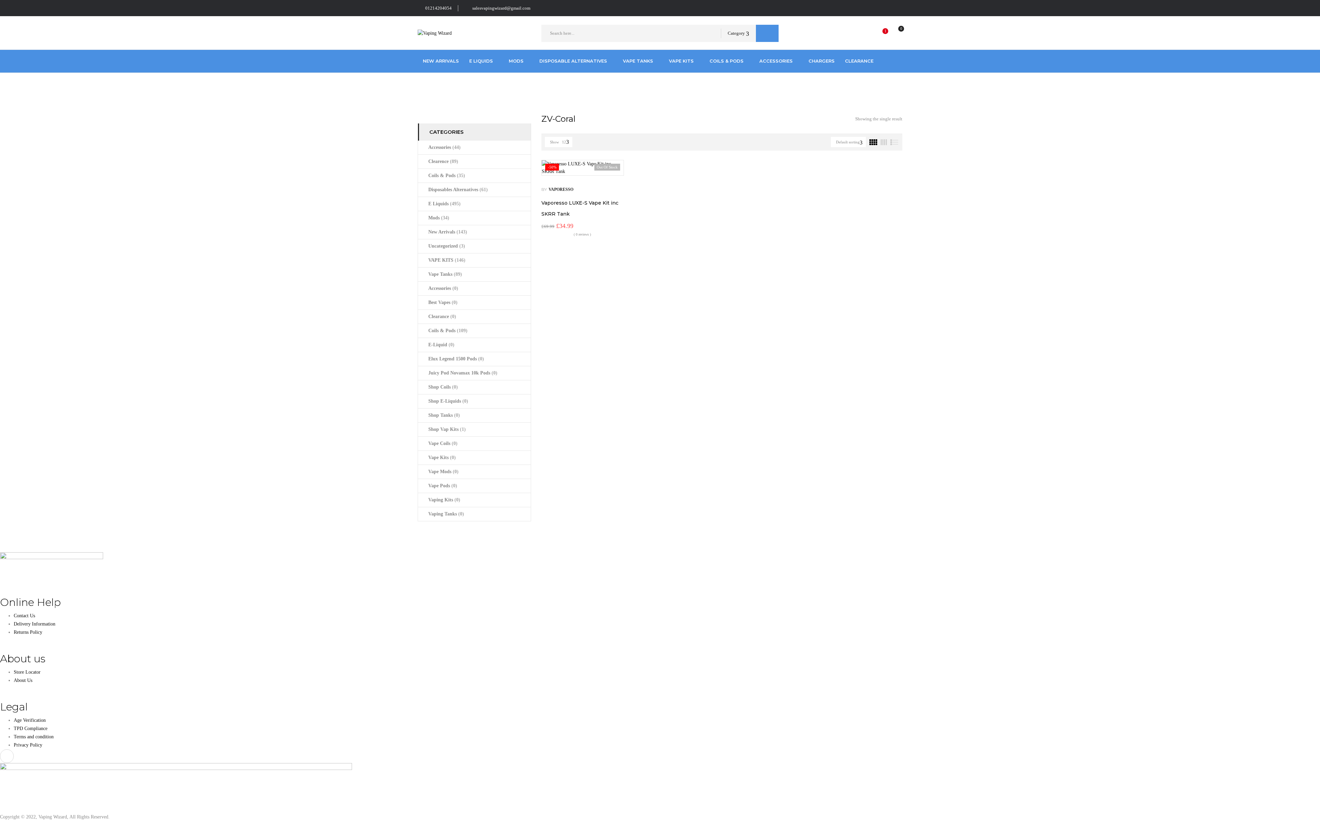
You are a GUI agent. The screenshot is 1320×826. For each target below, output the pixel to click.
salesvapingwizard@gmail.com (501, 8)
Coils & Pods (446, 175)
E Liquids (444, 203)
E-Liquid (441, 344)
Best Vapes (443, 302)
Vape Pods (442, 485)
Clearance (442, 316)
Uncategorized (446, 246)
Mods (438, 217)
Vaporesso (561, 189)
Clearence (443, 161)
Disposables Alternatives (458, 189)
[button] (895, 33)
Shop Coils (443, 387)
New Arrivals (447, 232)
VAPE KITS (446, 260)
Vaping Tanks (446, 514)
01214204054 (438, 8)
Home (423, 86)
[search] (767, 33)
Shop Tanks (444, 415)
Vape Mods (443, 471)
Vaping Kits (444, 499)
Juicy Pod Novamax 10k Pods (462, 373)
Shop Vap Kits (447, 429)
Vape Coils (443, 443)
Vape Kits (442, 457)
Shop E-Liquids (448, 401)
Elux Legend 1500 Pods (456, 358)
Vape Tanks (445, 274)
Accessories (444, 147)
